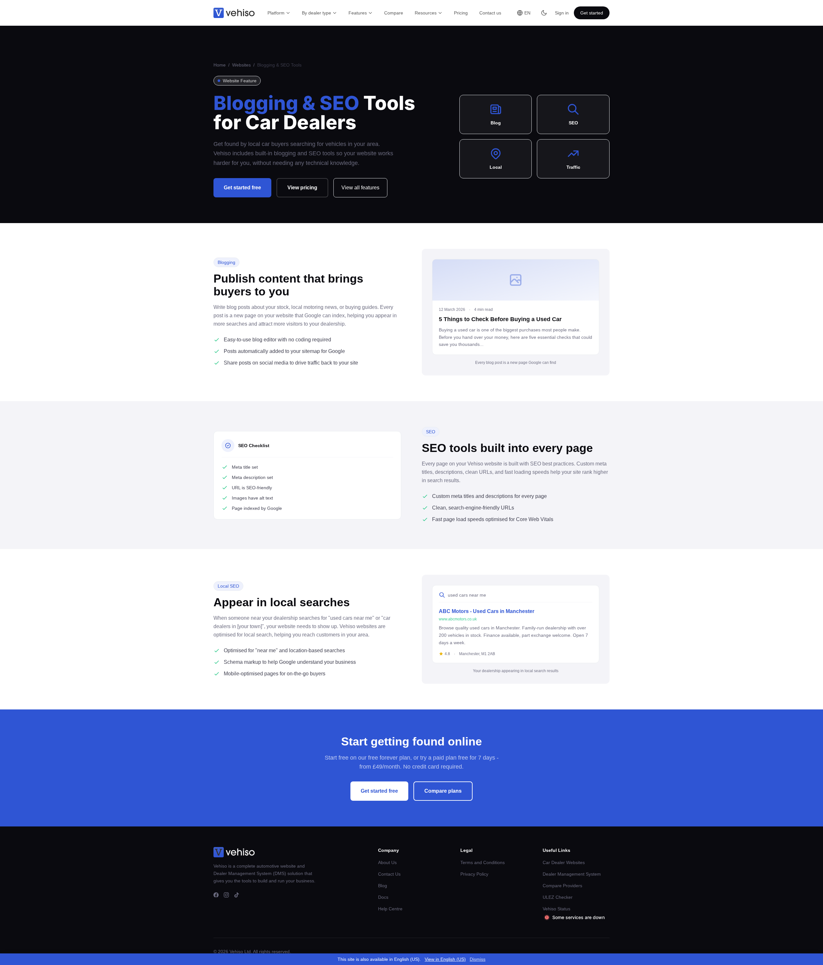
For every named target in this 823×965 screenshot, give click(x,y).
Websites (242, 65)
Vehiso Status (556, 908)
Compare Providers (562, 885)
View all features (360, 187)
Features (357, 12)
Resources (426, 12)
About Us (387, 862)
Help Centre (390, 908)
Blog (382, 885)
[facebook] (216, 894)
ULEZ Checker (558, 897)
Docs (383, 897)
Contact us (490, 12)
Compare (393, 12)
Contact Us (389, 874)
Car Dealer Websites (564, 862)
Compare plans (443, 791)
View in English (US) (445, 959)
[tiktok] (236, 894)
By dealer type (316, 12)
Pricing (461, 12)
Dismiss (477, 959)
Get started (591, 12)
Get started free (242, 187)
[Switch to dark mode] (544, 13)
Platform (276, 12)
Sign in (562, 12)
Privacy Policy (474, 874)
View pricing (302, 187)
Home (220, 65)
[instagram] (226, 894)
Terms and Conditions (482, 862)
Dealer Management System (572, 874)
